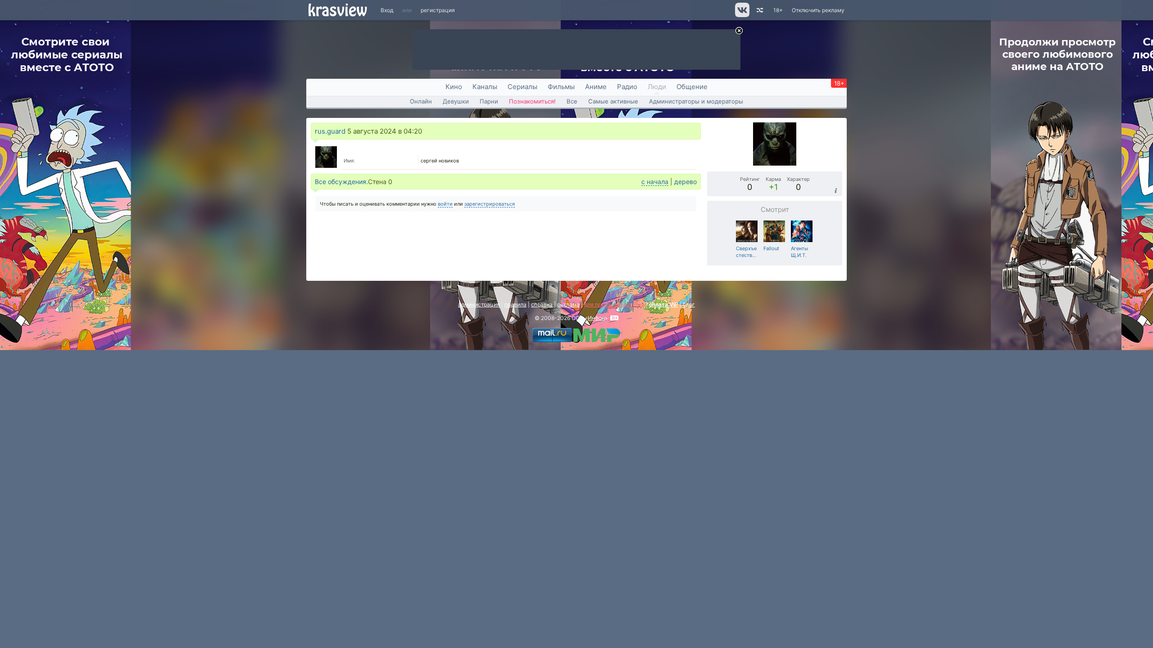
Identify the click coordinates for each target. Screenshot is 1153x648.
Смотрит (775, 209)
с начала (654, 181)
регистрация (438, 10)
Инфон (596, 318)
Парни (489, 101)
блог (689, 304)
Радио (627, 86)
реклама (568, 304)
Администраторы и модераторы (696, 101)
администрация (479, 304)
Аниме (596, 86)
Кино (453, 86)
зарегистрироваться (489, 204)
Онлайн (421, 101)
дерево (685, 181)
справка (542, 304)
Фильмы (561, 86)
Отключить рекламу (818, 10)
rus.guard (330, 131)
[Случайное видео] (759, 10)
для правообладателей (614, 304)
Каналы (484, 86)
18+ (778, 10)
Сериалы (522, 86)
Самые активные (613, 101)
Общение (692, 86)
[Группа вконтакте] (741, 15)
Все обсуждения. (341, 181)
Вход (387, 10)
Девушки (456, 101)
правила (515, 304)
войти (445, 204)
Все (572, 101)
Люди (657, 86)
